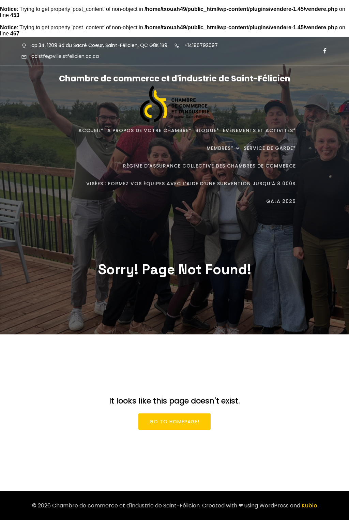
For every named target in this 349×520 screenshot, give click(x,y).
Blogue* (207, 130)
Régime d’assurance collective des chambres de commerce (209, 165)
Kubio (309, 505)
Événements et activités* (259, 130)
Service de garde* (270, 148)
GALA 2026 (281, 201)
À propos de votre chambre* (149, 130)
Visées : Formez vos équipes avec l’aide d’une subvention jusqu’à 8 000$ (191, 183)
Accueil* (91, 130)
